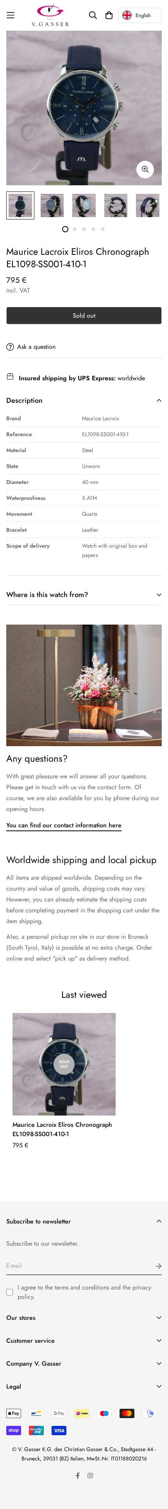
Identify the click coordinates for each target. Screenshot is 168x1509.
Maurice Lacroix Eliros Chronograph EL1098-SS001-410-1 (62, 1129)
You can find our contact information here (64, 825)
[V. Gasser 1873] (50, 15)
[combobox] (140, 15)
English (143, 15)
